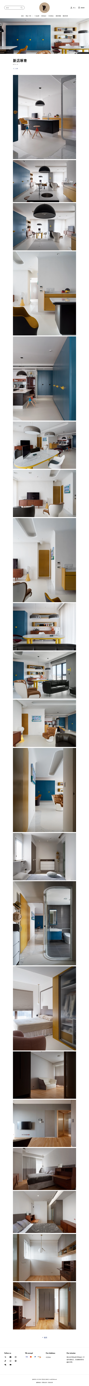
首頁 (22, 16)
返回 (45, 1337)
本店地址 (51, 16)
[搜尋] (21, 7)
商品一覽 (28, 16)
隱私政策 (44, 1382)
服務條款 (38, 1382)
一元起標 (36, 16)
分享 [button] (16, 68)
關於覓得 (65, 16)
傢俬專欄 (58, 16)
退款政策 (50, 1382)
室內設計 (43, 16)
